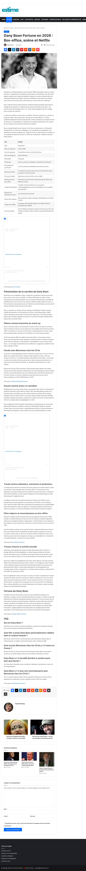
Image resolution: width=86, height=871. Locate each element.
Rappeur (37, 19)
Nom (5, 809)
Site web (32, 816)
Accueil (7, 28)
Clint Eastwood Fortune (18, 683)
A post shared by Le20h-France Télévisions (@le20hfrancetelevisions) (26, 281)
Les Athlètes (29, 19)
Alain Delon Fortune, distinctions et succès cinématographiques (28, 764)
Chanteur (16, 19)
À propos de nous (55, 19)
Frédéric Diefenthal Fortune (19, 381)
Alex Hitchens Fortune (17, 542)
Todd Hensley (10, 45)
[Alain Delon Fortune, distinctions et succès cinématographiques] (29, 756)
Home (3, 19)
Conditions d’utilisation (7, 856)
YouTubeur (44, 19)
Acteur (9, 19)
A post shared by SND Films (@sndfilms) (26, 478)
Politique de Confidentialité (71, 19)
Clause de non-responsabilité (9, 853)
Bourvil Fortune (15, 287)
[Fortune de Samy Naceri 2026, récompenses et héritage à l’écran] (11, 756)
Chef (22, 19)
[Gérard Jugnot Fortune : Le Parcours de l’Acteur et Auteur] (47, 759)
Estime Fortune (29, 868)
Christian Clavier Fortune (18, 614)
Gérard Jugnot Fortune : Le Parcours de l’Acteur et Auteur (46, 769)
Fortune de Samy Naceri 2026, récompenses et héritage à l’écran (10, 764)
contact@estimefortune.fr (42, 868)
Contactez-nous (5, 861)
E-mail (6, 816)
